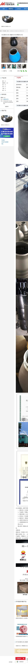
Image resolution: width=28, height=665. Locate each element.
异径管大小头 (25, 645)
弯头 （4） (4, 84)
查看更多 (7, 106)
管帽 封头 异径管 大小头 (6, 26)
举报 (11, 71)
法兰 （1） (4, 86)
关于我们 (10, 662)
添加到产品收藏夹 (4, 142)
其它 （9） (4, 90)
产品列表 (4, 31)
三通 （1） (4, 88)
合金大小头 (18, 645)
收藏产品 (5, 71)
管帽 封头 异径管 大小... (5, 125)
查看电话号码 (5, 99)
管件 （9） (4, 81)
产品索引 (3, 140)
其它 (8, 31)
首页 (1, 31)
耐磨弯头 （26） (5, 83)
